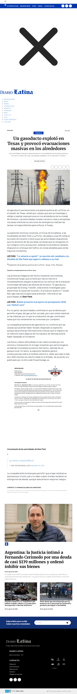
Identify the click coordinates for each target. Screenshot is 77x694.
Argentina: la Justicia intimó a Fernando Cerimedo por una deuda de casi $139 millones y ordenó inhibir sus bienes (38, 559)
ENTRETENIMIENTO (10, 119)
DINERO (40, 6)
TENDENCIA (7, 110)
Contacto (12, 672)
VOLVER (67, 130)
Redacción (12, 664)
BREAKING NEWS (25, 6)
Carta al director (14, 666)
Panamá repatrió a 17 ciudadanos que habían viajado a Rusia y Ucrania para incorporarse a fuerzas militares (20, 603)
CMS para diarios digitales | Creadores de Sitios (60, 691)
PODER (34, 6)
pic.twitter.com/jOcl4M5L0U (21, 460)
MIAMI (5, 113)
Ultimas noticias (12, 6)
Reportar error (13, 669)
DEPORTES (7, 108)
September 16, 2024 (37, 465)
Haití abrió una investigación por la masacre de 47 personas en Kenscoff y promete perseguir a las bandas (55, 603)
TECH (5, 117)
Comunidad (7, 122)
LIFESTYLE (7, 115)
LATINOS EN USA (49, 6)
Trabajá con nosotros (15, 674)
